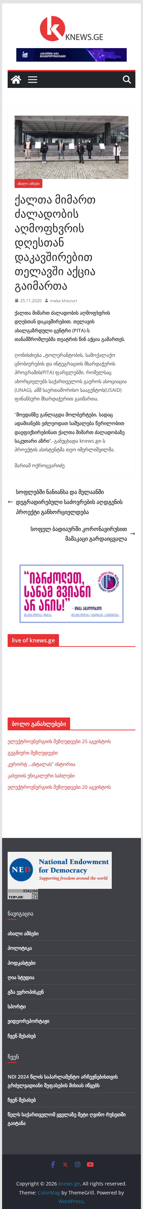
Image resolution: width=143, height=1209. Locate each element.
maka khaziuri (63, 301)
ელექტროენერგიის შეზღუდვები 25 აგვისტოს (59, 741)
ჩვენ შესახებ (22, 1035)
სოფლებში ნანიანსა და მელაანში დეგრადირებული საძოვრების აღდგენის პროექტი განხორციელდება (69, 502)
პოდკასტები (21, 962)
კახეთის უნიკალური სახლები (41, 775)
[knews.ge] (16, 79)
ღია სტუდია (21, 977)
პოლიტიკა (20, 948)
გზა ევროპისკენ (26, 992)
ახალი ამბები (28, 183)
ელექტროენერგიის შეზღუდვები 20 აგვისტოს (59, 787)
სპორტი (17, 1006)
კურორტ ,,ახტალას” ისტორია (41, 764)
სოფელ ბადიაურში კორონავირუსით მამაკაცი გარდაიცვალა (79, 534)
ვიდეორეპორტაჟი (28, 1021)
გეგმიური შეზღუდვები (33, 752)
